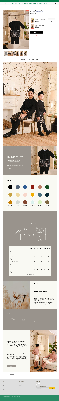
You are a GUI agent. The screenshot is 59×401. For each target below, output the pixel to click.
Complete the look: (33, 16)
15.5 (41, 264)
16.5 (48, 264)
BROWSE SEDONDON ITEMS (39, 11)
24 (44, 253)
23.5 (41, 266)
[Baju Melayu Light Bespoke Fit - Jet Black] (32, 26)
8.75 (38, 251)
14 (41, 261)
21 (34, 253)
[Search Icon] (53, 3)
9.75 (44, 251)
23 (41, 253)
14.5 (34, 264)
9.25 (41, 251)
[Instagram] (39, 384)
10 (48, 251)
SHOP (11, 366)
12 (34, 261)
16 (48, 261)
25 (48, 253)
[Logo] (4, 3)
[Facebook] (36, 384)
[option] (16, 29)
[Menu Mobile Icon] (57, 3)
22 (41, 269)
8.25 (34, 251)
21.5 (37, 269)
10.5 (41, 256)
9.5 (34, 256)
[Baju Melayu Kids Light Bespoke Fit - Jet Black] (32, 20)
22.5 (34, 266)
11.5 (48, 256)
